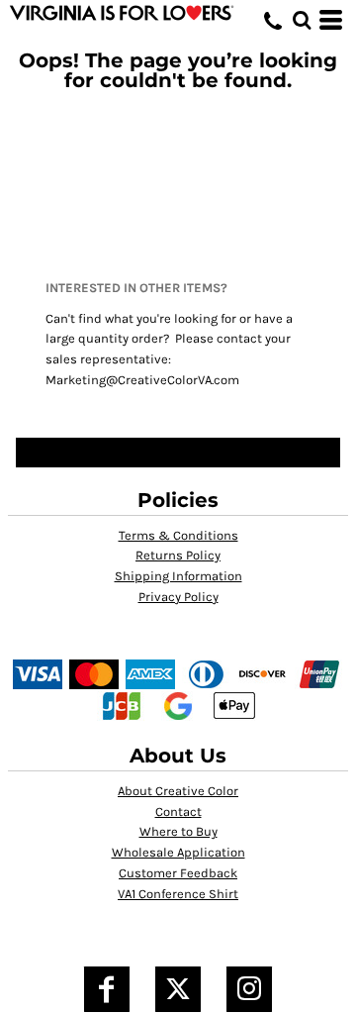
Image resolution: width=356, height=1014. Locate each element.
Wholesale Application (178, 852)
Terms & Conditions (178, 535)
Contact (178, 811)
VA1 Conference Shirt (178, 893)
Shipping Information (178, 575)
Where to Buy (178, 831)
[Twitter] (178, 989)
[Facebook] (107, 989)
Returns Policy (178, 555)
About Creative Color (178, 790)
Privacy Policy (178, 596)
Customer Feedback (178, 872)
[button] (302, 20)
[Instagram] (249, 989)
